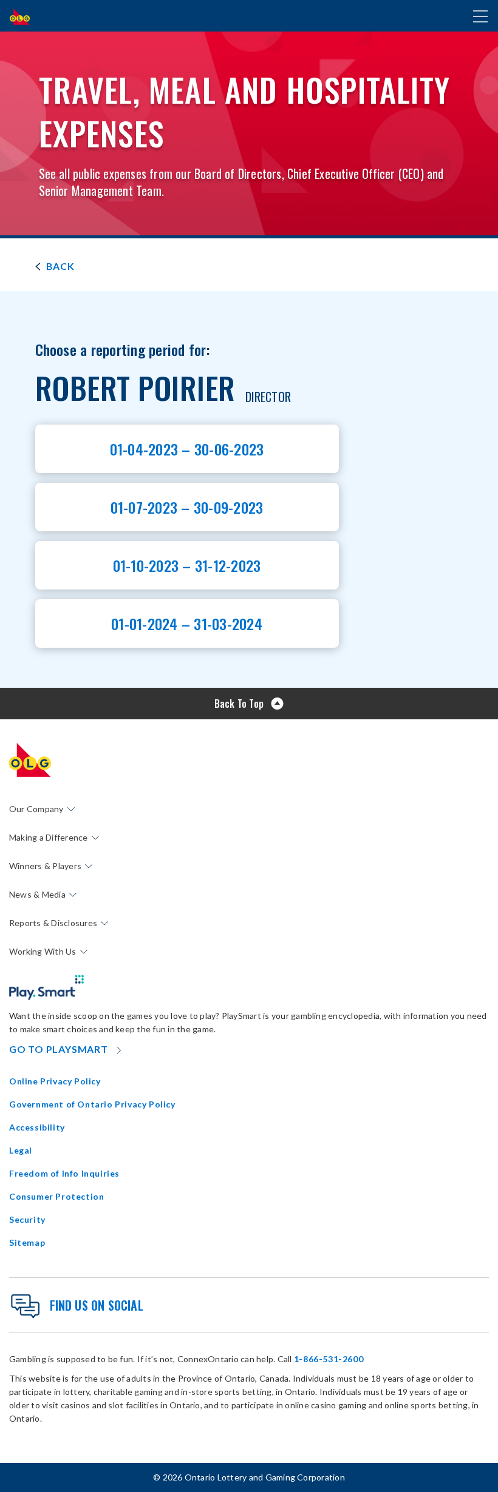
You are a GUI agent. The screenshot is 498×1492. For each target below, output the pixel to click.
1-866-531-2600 (328, 1359)
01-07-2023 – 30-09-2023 (187, 507)
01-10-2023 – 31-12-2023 (187, 565)
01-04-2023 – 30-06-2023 (187, 449)
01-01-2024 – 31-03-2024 (186, 623)
